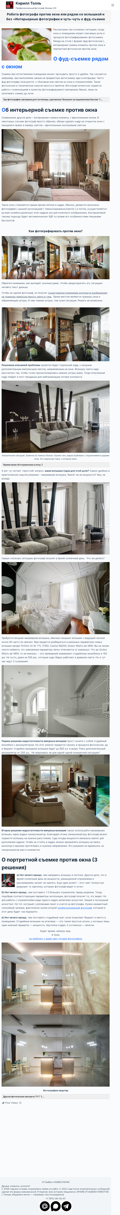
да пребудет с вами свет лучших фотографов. (55, 938)
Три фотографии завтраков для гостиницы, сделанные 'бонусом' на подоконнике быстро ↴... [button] (52, 99)
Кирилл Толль (28, 3)
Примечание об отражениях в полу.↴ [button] (23, 464)
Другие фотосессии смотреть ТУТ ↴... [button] (23, 1096)
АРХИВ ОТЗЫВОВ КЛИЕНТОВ (93, 1191)
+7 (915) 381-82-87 (56, 1198)
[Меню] (112, 5)
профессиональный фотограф (75, 907)
